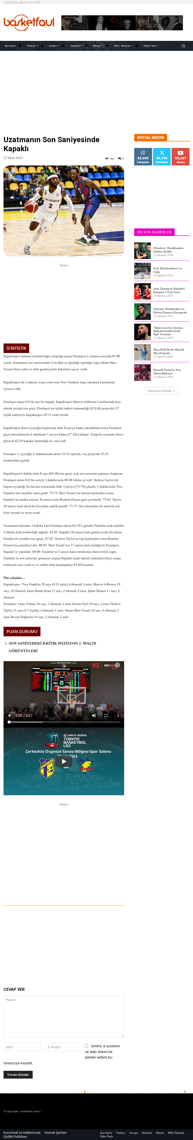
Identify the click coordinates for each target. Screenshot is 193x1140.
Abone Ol (181, 150)
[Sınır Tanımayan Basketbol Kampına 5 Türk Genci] (142, 291)
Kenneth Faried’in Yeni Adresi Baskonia (167, 371)
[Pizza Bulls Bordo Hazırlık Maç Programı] (142, 352)
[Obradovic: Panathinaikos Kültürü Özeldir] (142, 250)
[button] (183, 46)
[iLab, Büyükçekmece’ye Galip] (142, 271)
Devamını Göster (160, 391)
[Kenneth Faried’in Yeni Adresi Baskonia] (142, 372)
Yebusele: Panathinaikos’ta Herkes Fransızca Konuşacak (170, 310)
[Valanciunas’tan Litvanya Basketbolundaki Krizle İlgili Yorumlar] (142, 332)
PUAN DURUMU (22, 631)
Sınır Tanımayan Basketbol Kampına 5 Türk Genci (169, 290)
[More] (92, 892)
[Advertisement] (96, 99)
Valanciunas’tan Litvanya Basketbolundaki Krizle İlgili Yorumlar (168, 331)
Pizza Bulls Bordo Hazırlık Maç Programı (169, 351)
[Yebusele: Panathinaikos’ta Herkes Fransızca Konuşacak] (142, 311)
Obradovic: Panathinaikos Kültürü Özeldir (168, 249)
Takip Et (143, 150)
